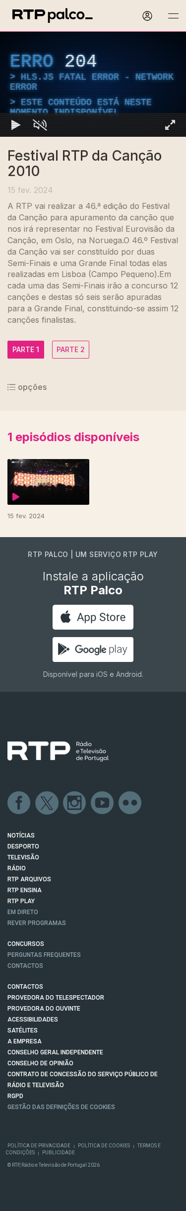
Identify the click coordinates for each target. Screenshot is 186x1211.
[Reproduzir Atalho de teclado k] (16, 1199)
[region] (93, 605)
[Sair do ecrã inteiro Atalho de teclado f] (170, 1199)
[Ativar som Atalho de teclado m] (40, 1199)
